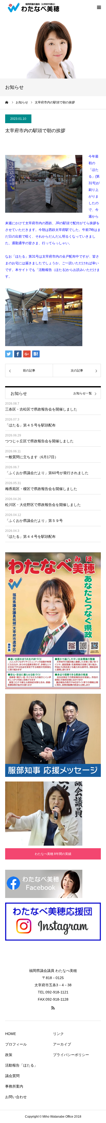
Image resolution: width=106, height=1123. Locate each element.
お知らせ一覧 (82, 393)
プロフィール (16, 1044)
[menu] (99, 7)
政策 (8, 1055)
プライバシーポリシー (71, 1055)
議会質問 (12, 1076)
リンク (58, 1034)
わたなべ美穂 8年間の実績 (53, 854)
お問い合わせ (16, 1097)
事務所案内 (14, 1086)
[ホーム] (7, 102)
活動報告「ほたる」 (21, 1065)
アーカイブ (62, 1044)
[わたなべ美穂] (36, 7)
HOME (10, 1034)
